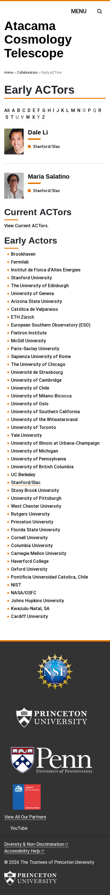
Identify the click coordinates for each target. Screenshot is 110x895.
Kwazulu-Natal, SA (30, 608)
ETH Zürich (22, 317)
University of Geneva (32, 293)
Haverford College (30, 561)
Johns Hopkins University (37, 600)
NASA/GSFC (23, 592)
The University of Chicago (38, 364)
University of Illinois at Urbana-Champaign (55, 443)
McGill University (28, 340)
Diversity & (34, 844)
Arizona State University (36, 301)
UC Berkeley (23, 474)
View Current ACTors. (26, 225)
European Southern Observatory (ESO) (51, 325)
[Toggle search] (100, 11)
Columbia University (32, 545)
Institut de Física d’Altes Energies (46, 270)
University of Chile (30, 388)
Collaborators (27, 73)
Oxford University (29, 569)
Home (8, 73)
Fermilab (20, 262)
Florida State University (35, 529)
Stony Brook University (35, 490)
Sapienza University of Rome (41, 356)
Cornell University (29, 537)
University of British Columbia (42, 466)
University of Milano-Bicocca (41, 396)
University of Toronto (33, 427)
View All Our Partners (25, 817)
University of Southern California (45, 411)
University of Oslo (30, 403)
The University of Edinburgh (40, 285)
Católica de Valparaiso (34, 309)
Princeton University (32, 522)
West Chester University (36, 506)
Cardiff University (29, 616)
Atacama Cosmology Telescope (38, 39)
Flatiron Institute (29, 333)
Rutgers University (30, 514)
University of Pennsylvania (38, 459)
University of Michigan (34, 451)
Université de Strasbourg (37, 372)
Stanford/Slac (46, 146)
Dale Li (38, 132)
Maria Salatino (48, 176)
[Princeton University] (30, 878)
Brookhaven (23, 254)
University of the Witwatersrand (44, 419)
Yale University (26, 435)
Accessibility (22, 851)
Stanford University (31, 277)
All (7, 110)
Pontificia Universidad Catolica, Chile (49, 577)
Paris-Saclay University (35, 348)
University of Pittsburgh (36, 498)
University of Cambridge (36, 380)
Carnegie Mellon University (38, 553)
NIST (16, 585)
